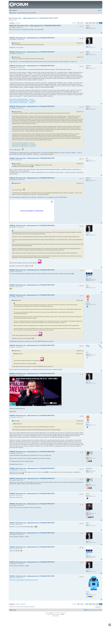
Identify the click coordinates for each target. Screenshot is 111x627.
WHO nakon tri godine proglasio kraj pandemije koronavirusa (24, 579)
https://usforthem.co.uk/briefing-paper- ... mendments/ (22, 102)
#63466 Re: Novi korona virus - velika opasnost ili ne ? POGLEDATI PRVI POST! (32, 468)
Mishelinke (88, 44)
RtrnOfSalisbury (89, 468)
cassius (87, 493)
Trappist (87, 25)
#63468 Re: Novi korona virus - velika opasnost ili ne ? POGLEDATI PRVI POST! (32, 493)
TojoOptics (88, 510)
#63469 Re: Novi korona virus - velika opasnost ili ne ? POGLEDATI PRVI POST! (32, 503)
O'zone (15, 20)
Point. (87, 276)
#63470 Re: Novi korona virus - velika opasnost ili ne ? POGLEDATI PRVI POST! (32, 522)
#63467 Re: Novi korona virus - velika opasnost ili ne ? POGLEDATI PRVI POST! (32, 478)
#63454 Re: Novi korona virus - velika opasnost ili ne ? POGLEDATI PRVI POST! (32, 65)
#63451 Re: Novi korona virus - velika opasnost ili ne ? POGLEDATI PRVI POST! (35, 25)
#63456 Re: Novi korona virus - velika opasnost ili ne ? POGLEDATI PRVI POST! (32, 158)
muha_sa (15, 163)
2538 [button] (97, 23)
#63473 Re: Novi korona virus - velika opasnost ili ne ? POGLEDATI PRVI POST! (32, 562)
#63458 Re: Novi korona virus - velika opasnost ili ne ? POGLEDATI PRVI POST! (32, 225)
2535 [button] (87, 23)
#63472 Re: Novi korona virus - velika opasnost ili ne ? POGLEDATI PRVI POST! (32, 547)
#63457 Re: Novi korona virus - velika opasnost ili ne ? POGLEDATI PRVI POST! (32, 178)
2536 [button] (90, 23)
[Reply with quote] (80, 26)
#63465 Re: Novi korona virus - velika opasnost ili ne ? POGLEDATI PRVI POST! (32, 451)
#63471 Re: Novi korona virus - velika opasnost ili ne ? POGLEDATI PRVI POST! (32, 533)
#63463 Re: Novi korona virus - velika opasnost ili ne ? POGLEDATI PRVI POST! (32, 373)
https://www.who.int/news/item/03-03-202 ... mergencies (23, 100)
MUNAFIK (88, 51)
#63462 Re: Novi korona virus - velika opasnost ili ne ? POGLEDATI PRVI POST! (32, 345)
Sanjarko (87, 455)
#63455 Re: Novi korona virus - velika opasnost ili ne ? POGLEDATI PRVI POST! (32, 106)
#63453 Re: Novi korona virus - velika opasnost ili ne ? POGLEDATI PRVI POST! (32, 52)
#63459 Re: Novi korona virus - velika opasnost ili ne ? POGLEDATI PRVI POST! (32, 270)
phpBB (51, 612)
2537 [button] (94, 23)
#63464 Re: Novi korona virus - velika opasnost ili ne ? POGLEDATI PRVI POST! (32, 415)
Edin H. (87, 352)
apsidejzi (87, 301)
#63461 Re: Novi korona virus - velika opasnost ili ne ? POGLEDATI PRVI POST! (32, 295)
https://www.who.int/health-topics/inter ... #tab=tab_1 (22, 99)
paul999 (62, 614)
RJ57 (87, 158)
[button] (78, 23)
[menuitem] (11, 10)
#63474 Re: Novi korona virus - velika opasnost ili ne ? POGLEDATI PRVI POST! (32, 576)
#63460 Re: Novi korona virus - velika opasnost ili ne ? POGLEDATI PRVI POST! (32, 285)
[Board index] (10, 1)
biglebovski (88, 65)
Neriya (13, 286)
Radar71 (13, 577)
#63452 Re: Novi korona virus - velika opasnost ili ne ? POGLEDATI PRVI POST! (32, 38)
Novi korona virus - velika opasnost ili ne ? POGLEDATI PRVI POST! (33, 18)
